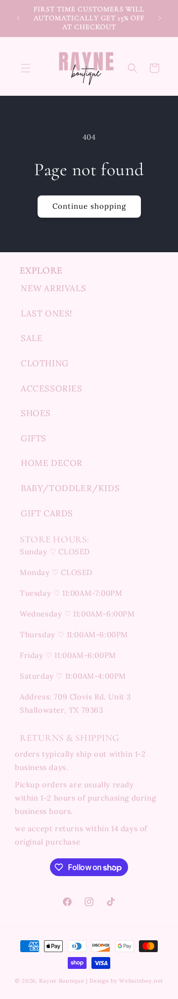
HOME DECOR (52, 463)
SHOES (36, 413)
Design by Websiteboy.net (126, 980)
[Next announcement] (160, 18)
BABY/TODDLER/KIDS (70, 488)
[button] (26, 68)
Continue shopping (89, 206)
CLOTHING (45, 363)
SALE (32, 338)
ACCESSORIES (52, 388)
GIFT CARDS (47, 513)
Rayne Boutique (61, 980)
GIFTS (33, 438)
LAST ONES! (47, 313)
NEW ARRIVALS (53, 288)
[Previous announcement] (18, 18)
